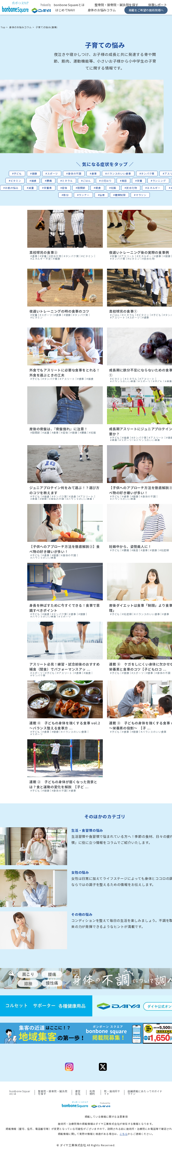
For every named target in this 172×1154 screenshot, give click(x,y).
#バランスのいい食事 (118, 173)
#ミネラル (66, 180)
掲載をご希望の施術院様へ (146, 10)
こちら (124, 1134)
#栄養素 (47, 187)
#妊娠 (112, 187)
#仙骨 (101, 195)
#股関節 (80, 187)
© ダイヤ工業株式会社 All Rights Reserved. (86, 1145)
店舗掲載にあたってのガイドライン (145, 1092)
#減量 (30, 187)
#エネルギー (152, 187)
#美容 (123, 180)
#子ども (17, 173)
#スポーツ (52, 173)
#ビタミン (15, 180)
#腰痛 (48, 180)
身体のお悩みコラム (102, 10)
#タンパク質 (147, 173)
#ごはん (86, 180)
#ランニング (158, 180)
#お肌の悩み (10, 187)
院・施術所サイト (112, 1092)
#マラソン (140, 195)
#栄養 (138, 180)
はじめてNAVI (65, 10)
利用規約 (92, 1092)
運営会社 (78, 1092)
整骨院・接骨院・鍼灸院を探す (116, 5)
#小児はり (105, 180)
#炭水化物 (131, 187)
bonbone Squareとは (69, 5)
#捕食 (33, 180)
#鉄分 (65, 195)
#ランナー (83, 195)
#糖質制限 (119, 195)
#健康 (33, 173)
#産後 (63, 187)
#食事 (93, 173)
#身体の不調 (73, 173)
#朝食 (97, 187)
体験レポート (157, 5)
